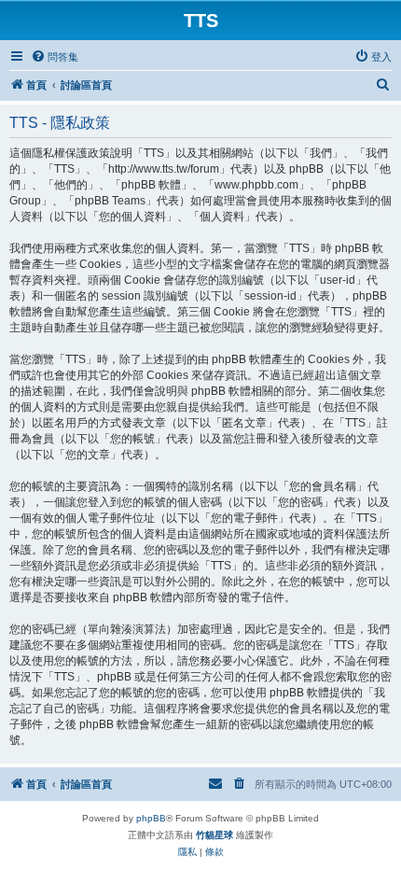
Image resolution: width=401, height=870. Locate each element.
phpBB (151, 818)
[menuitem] (54, 57)
